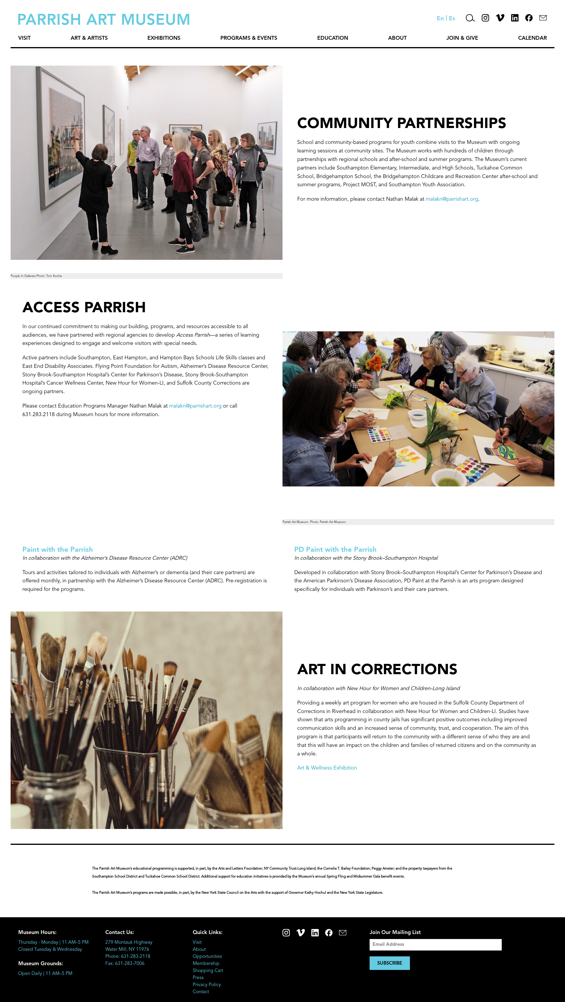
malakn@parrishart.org (452, 199)
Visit (24, 38)
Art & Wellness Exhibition (327, 768)
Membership (206, 963)
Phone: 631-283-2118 (127, 956)
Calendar (532, 38)
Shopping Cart (208, 970)
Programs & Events (248, 38)
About (397, 38)
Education (332, 38)
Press (198, 978)
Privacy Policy (207, 985)
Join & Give (462, 38)
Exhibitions (163, 38)
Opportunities (207, 956)
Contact (201, 992)
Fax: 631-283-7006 (124, 963)
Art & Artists (89, 38)
